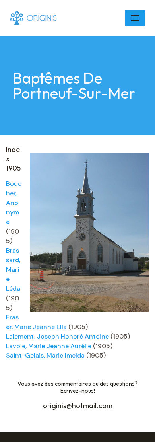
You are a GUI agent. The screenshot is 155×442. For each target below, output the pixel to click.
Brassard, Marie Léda (13, 269)
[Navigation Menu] (135, 18)
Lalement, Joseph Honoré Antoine (57, 336)
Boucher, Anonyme (14, 202)
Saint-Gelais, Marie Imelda (45, 355)
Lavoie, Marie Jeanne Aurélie (48, 346)
